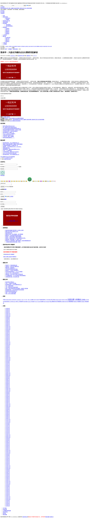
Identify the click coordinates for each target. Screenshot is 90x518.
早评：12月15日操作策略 (10, 292)
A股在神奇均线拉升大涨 (8, 135)
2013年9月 (7, 485)
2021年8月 (7, 362)
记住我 (29, 5)
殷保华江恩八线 (6, 20)
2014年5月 (7, 474)
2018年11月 (7, 405)
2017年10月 (7, 422)
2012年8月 (7, 500)
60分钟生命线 (13, 299)
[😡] (6, 181)
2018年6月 (7, 411)
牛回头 (36, 301)
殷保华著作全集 (8, 232)
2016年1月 (7, 449)
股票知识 (7, 41)
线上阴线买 (26, 46)
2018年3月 (7, 415)
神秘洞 (45, 301)
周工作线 (34, 46)
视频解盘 (37, 46)
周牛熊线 (56, 299)
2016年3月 (7, 446)
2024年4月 (7, 321)
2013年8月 (7, 486)
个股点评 (5, 42)
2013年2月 (7, 494)
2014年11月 (7, 467)
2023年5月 (7, 335)
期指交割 (14, 301)
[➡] (48, 181)
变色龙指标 (49, 299)
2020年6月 (7, 380)
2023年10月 (7, 329)
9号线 (48, 46)
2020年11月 (7, 374)
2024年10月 (7, 316)
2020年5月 (7, 382)
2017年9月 (7, 423)
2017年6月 (7, 427)
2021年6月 (7, 365)
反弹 (46, 299)
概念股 (4, 36)
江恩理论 (5, 34)
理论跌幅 (38, 301)
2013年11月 (7, 482)
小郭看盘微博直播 (7, 510)
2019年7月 (7, 394)
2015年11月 (7, 451)
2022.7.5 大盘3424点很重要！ (9, 133)
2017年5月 (7, 428)
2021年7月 (7, 363)
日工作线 (11, 301)
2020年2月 (7, 385)
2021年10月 (7, 360)
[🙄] (19, 181)
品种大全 (7, 29)
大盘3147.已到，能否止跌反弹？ (12, 272)
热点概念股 (7, 37)
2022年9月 (7, 345)
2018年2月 (7, 416)
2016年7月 (7, 441)
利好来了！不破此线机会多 (11, 265)
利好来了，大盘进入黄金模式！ (12, 270)
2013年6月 (7, 489)
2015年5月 (7, 459)
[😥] (43, 181)
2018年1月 (7, 418)
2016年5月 (7, 443)
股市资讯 (66, 301)
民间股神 (5, 23)
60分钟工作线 (8, 299)
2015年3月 (7, 461)
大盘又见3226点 (7, 159)
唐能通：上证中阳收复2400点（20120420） (12, 146)
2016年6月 (7, 442)
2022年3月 (7, 353)
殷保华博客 (5, 16)
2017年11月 (7, 420)
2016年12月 (7, 434)
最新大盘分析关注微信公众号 (11, 231)
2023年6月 (7, 334)
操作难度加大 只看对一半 (8, 132)
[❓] (52, 181)
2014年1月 (7, 480)
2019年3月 (7, 400)
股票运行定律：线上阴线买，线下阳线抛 (14, 234)
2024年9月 (7, 317)
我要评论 (29, 55)
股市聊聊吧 (63, 301)
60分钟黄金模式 (18, 299)
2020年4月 (7, 383)
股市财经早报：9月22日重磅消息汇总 (11, 142)
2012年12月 (7, 496)
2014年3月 (7, 477)
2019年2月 (7, 401)
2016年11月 (7, 436)
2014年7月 (7, 472)
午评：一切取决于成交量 (10, 283)
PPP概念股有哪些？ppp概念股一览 (10, 145)
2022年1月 (7, 356)
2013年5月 (7, 490)
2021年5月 (7, 366)
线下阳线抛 (22, 46)
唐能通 (66, 299)
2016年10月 (7, 437)
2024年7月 (7, 320)
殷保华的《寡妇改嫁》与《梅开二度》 (13, 239)
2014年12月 (7, 465)
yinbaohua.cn (12, 55)
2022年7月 (7, 348)
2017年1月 (7, 433)
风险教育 (7, 33)
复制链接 (13, 156)
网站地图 (5, 514)
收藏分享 (5, 156)
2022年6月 (7, 349)
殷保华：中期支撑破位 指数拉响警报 (13, 236)
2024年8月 (7, 318)
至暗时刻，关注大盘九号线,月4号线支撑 (14, 274)
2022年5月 (7, 351)
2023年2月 (7, 339)
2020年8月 (7, 378)
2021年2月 (7, 370)
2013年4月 (7, 491)
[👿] (40, 181)
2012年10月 (7, 499)
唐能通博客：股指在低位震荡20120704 (11, 149)
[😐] (4, 181)
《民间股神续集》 (9, 25)
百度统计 (51, 516)
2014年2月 (7, 478)
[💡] (36, 181)
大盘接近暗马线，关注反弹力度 (12, 276)
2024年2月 (7, 323)
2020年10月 (7, 375)
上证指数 (32, 299)
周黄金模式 (63, 299)
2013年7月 (7, 487)
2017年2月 (7, 432)
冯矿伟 (35, 299)
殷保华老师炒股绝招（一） (9, 137)
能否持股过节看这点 (9, 282)
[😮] (26, 181)
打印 (1, 156)
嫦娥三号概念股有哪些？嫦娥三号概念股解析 (13, 144)
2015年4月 (7, 460)
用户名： (2, 164)
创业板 (37, 299)
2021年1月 (7, 371)
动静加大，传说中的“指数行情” (12, 266)
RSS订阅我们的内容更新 (15, 120)
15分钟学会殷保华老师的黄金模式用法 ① (12, 128)
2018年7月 (7, 410)
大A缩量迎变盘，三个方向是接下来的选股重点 (15, 275)
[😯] (14, 181)
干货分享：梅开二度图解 (8, 136)
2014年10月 (7, 468)
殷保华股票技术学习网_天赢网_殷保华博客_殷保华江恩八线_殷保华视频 (16, 8)
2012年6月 (7, 503)
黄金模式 (18, 46)
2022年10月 (7, 344)
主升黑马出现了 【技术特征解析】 (10, 131)
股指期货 (5, 27)
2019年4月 (7, 398)
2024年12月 (7, 313)
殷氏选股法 (29, 301)
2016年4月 (7, 445)
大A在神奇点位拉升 (8, 158)
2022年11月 (7, 343)
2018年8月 (7, 409)
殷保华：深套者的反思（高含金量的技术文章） (15, 238)
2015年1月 (7, 464)
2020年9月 (7, 376)
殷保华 (32, 46)
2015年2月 (7, 463)
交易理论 (7, 28)
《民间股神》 (8, 24)
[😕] (50, 181)
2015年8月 (7, 455)
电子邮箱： (2, 166)
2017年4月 (7, 429)
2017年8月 (7, 424)
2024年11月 (7, 314)
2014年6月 (7, 473)
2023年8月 (7, 331)
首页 (4, 15)
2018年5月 (7, 412)
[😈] (9, 181)
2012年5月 (7, 504)
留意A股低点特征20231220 (8, 126)
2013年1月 (7, 495)
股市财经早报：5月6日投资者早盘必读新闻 (14, 289)
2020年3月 (7, 384)
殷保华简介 (7, 18)
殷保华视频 (5, 22)
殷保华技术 (25, 516)
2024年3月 (7, 322)
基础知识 (7, 31)
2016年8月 (7, 440)
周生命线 (59, 299)
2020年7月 (7, 379)
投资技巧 (7, 32)
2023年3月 (7, 338)
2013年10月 (7, 483)
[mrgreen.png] (29, 181)
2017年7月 (7, 425)
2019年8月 (7, 393)
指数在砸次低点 (6, 147)
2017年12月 (7, 419)
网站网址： (2, 168)
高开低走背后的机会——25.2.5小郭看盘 (14, 271)
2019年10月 (7, 391)
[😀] (38, 181)
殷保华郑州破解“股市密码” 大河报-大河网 (12, 129)
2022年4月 (7, 352)
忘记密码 (2, 6)
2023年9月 (7, 330)
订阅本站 (2, 13)
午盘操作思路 (45, 46)
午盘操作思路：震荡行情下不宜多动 (11, 151)
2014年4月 (7, 476)
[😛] (21, 181)
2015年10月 (7, 452)
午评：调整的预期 (9, 285)
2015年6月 (7, 458)
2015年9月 (7, 454)
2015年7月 (7, 456)
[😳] (24, 181)
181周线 (22, 299)
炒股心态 (7, 40)
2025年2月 (7, 311)
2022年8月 (7, 347)
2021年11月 (7, 358)
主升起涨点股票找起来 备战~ (11, 269)
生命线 (29, 46)
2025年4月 (7, 309)
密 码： (2, 194)
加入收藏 (2, 12)
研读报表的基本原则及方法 (11, 291)
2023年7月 (7, 333)
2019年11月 (7, 389)
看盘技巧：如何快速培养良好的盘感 (13, 235)
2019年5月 (7, 397)
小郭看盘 (7, 19)
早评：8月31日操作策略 (10, 293)
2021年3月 (7, 369)
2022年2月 (7, 354)
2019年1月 (7, 402)
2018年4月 (7, 414)
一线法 (28, 299)
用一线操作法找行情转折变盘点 (10, 127)
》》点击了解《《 (12, 221)
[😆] (33, 181)
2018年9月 (7, 407)
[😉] (1, 181)
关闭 (5, 189)
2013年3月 (7, 492)
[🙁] (16, 181)
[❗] (55, 181)
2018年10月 (7, 406)
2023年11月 (7, 327)
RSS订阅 (9, 156)
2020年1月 (7, 387)
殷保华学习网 (21, 55)
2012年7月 (7, 501)
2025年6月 (7, 308)
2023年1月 (7, 340)
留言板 (4, 513)
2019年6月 (7, 396)
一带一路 (25, 299)
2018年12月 (7, 403)
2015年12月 (7, 450)
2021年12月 (7, 357)
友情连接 (5, 509)
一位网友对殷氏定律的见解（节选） (13, 241)
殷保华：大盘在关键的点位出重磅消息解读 (14, 118)
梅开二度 (18, 301)
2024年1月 (7, 325)
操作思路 (41, 46)
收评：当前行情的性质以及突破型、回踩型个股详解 (16, 288)
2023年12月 (7, 326)
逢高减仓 (83, 301)
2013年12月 (7, 481)
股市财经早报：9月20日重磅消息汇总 (11, 154)
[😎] (45, 181)
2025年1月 (7, 312)
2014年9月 (7, 469)
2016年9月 (7, 438)
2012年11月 (7, 498)
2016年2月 (7, 447)
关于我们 (5, 508)
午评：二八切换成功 (7, 150)
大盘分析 (6, 46)
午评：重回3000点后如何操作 (11, 287)
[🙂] (11, 181)
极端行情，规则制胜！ (10, 267)
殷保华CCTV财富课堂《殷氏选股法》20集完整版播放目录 (18, 240)
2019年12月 (7, 388)
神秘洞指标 (47, 301)
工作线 (13, 46)
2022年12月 (7, 342)
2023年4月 (7, 336)
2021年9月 (7, 361)
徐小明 (86, 299)
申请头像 (2, 175)
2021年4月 (7, 367)
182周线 (4, 116)
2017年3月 (7, 431)
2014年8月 (7, 471)
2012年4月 (7, 505)
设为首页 (2, 10)
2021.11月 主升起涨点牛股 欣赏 (9, 153)
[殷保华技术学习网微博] (8, 254)
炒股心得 (7, 38)
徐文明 (51, 46)
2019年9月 (7, 392)
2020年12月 (7, 373)
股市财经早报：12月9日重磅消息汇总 (13, 284)
